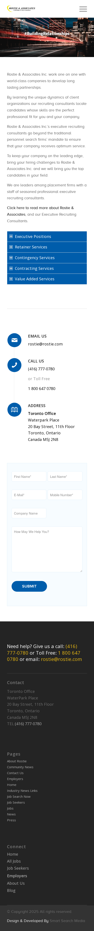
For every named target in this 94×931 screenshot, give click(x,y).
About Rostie (17, 761)
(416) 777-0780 (41, 368)
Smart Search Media (67, 921)
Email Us (37, 336)
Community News (20, 767)
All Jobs (14, 861)
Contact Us (15, 773)
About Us (16, 883)
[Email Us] (14, 340)
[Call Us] (14, 365)
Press (11, 820)
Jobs (10, 808)
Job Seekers (16, 802)
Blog (11, 890)
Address (36, 405)
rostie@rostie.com (45, 344)
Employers (15, 779)
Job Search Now (19, 796)
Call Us (36, 361)
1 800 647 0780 (41, 388)
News (11, 814)
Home (11, 784)
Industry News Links (22, 790)
